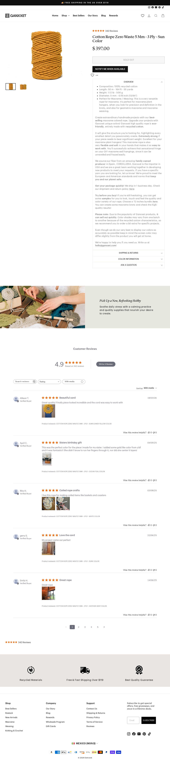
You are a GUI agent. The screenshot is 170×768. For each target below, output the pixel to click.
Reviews (90, 726)
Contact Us (91, 709)
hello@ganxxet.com (105, 245)
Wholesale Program (55, 722)
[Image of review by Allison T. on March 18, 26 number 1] (48, 411)
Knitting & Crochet (14, 731)
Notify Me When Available (110, 69)
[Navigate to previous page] (65, 627)
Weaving (9, 726)
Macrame (9, 722)
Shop (64, 16)
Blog (103, 16)
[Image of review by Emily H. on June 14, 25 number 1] (48, 593)
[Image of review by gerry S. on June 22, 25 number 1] (48, 548)
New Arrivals (11, 717)
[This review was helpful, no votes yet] (149, 432)
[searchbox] (22, 381)
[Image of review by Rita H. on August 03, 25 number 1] (48, 503)
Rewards (113, 16)
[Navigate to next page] (104, 627)
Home (55, 16)
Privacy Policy (93, 717)
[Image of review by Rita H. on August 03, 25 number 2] (63, 503)
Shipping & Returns (95, 713)
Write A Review (106, 364)
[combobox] (49, 381)
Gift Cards (51, 726)
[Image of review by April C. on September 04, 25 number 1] (48, 458)
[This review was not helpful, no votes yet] (154, 432)
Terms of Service (94, 722)
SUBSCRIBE (149, 720)
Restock (9, 713)
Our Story (93, 16)
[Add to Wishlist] (95, 74)
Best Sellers (78, 16)
